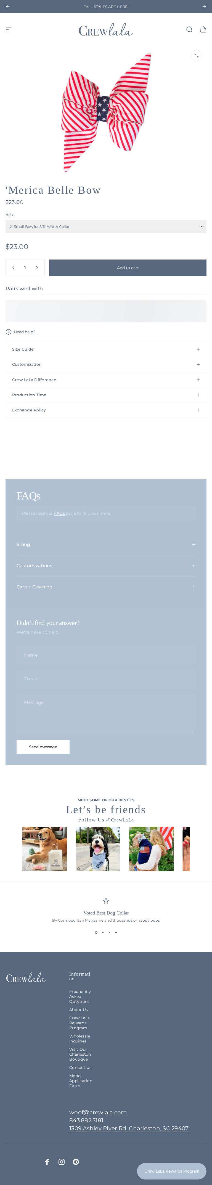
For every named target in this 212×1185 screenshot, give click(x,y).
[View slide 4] (116, 932)
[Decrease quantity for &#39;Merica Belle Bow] (12, 268)
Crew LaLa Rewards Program (79, 1022)
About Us (78, 1009)
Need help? (24, 332)
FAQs (59, 513)
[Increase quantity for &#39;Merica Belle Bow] (38, 268)
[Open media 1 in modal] (196, 55)
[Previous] (8, 6)
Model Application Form (80, 1080)
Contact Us (80, 1067)
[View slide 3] (109, 932)
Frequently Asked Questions (80, 996)
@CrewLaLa (120, 820)
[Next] (204, 6)
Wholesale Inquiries (79, 1039)
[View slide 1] (96, 932)
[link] (129, 1128)
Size (10, 214)
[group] (44, 849)
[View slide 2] (102, 932)
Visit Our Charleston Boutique (80, 1054)
